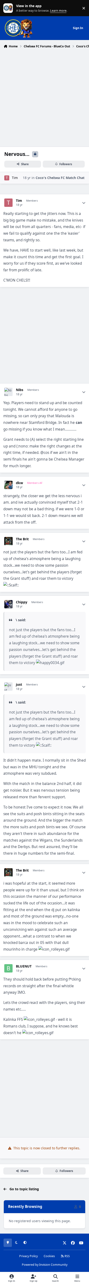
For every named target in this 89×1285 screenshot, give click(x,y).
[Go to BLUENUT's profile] (8, 968)
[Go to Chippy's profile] (8, 604)
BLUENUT (24, 966)
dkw (19, 483)
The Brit (22, 539)
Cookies (49, 1256)
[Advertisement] (44, 97)
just (19, 684)
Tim (15, 177)
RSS (67, 1256)
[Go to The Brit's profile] (8, 541)
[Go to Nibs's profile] (8, 392)
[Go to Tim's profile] (6, 177)
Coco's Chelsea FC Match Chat (60, 177)
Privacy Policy (28, 1256)
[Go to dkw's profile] (8, 485)
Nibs (19, 390)
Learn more (9, 8)
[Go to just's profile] (8, 686)
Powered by (44, 1265)
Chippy (21, 602)
